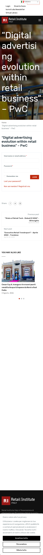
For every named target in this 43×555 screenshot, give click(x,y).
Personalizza (21, 544)
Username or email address (15, 156)
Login (8, 6)
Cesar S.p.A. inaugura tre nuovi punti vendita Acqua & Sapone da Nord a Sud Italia (19, 287)
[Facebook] (10, 203)
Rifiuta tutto (21, 550)
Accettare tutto (21, 538)
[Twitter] (15, 203)
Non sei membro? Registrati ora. (17, 186)
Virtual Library (11, 13)
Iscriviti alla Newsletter (15, 9)
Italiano (27, 2)
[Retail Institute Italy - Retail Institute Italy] (14, 20)
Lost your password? (12, 181)
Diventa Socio (20, 6)
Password (8, 166)
